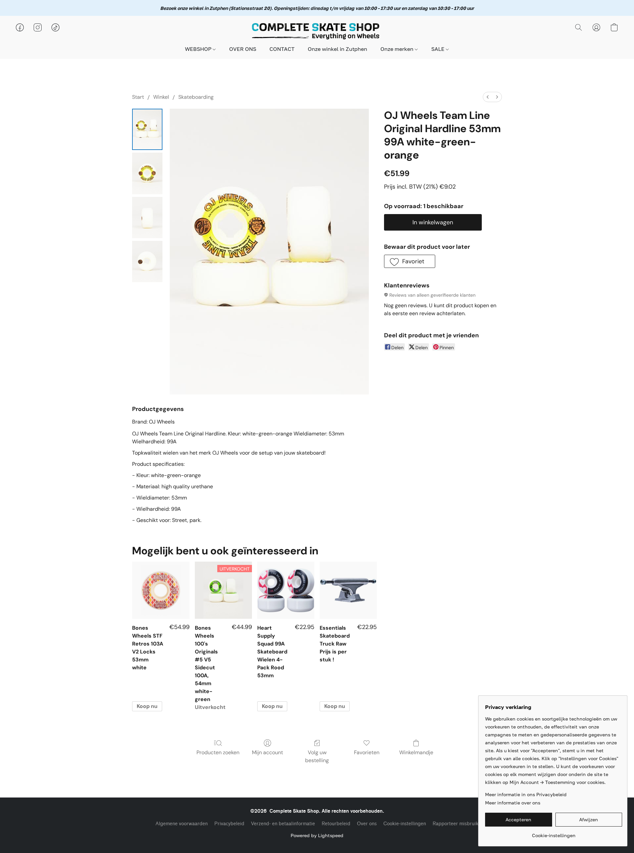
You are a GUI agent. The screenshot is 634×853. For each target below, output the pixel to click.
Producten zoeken (217, 752)
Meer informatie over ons (512, 802)
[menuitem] (487, 97)
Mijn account (267, 752)
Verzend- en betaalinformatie (283, 824)
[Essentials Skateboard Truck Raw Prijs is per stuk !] (348, 590)
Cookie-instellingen (404, 824)
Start (138, 96)
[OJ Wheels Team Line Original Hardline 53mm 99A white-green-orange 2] (147, 217)
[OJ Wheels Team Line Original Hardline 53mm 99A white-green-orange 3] (147, 261)
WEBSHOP (199, 49)
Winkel (161, 96)
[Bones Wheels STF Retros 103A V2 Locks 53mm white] (160, 590)
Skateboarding (196, 96)
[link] (553, 833)
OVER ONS (242, 49)
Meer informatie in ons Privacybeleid (526, 794)
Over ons (367, 824)
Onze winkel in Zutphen (337, 49)
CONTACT (282, 49)
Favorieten (366, 752)
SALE (438, 49)
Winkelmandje (416, 752)
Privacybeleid (229, 824)
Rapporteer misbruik (455, 824)
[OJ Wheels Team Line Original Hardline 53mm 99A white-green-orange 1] (147, 173)
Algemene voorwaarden (182, 824)
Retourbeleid (336, 824)
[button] (317, 31)
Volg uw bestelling (317, 756)
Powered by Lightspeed (317, 835)
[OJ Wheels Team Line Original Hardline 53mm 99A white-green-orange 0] (147, 129)
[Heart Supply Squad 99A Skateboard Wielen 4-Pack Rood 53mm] (285, 590)
